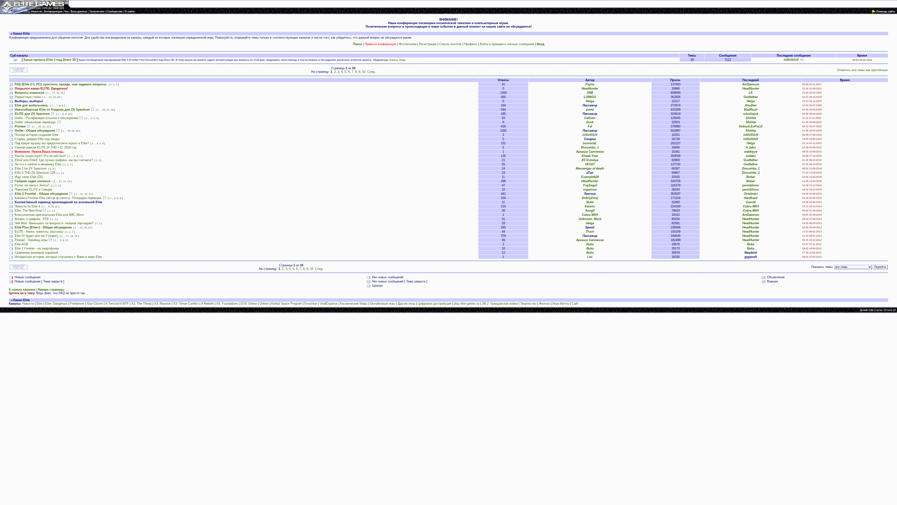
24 (58, 97)
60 (77, 131)
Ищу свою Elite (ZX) (29, 177)
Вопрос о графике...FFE (32, 219)
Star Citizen (95, 303)
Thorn (590, 231)
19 (76, 236)
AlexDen (751, 105)
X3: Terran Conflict (186, 303)
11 (56, 206)
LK (751, 92)
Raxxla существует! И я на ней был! (40, 156)
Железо (544, 303)
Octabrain (751, 193)
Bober (750, 177)
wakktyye (750, 151)
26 (103, 109)
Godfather (751, 97)
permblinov (750, 185)
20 (39, 126)
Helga (402, 59)
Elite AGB (21, 244)
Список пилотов (450, 44)
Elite (39, 303)
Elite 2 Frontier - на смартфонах (37, 248)
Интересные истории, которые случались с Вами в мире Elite (58, 257)
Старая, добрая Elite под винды (37, 139)
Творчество (528, 303)
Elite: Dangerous (56, 303)
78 (57, 93)
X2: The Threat (141, 303)
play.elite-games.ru (466, 303)
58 (69, 131)
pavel (590, 109)
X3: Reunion (162, 303)
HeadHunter (589, 88)
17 (67, 236)
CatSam (589, 118)
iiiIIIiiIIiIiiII (791, 59)
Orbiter (264, 303)
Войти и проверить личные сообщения (507, 44)
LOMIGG (590, 97)
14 (64, 181)
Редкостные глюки (28, 97)
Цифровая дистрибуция (434, 303)
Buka (590, 244)
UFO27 (590, 164)
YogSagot (590, 185)
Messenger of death (590, 168)
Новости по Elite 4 (27, 206)
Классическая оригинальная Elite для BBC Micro (49, 214)
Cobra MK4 (751, 206)
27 (108, 109)
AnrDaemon (750, 84)
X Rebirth (207, 303)
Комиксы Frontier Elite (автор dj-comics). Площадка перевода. (58, 198)
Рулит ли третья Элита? (32, 185)
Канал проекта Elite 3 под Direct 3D (50, 59)
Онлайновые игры (382, 303)
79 (62, 93)
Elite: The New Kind (28, 210)
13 (60, 181)
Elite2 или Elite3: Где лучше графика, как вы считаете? (54, 160)
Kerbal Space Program (286, 303)
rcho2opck (750, 113)
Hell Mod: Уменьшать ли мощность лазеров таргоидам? (54, 223)
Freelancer (77, 303)
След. (371, 71)
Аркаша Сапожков (590, 151)
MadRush (751, 109)
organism (590, 189)
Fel (590, 126)
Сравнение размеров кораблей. (37, 252)
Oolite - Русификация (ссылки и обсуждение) (46, 118)
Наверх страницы (51, 289)
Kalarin (590, 206)
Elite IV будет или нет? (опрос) (36, 236)
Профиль (470, 44)
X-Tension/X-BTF (117, 303)
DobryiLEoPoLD (750, 126)
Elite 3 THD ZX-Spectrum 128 (35, 172)
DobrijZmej (590, 198)
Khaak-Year (590, 156)
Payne (589, 84)
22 (50, 97)
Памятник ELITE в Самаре (33, 189)
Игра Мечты (560, 303)
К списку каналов (22, 289)
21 (44, 126)
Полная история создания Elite (36, 135)
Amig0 (589, 210)
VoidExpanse (329, 303)
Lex (589, 257)
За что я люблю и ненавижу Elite (38, 164)
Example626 (590, 177)
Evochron (310, 303)
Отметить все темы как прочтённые (862, 70)
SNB (590, 92)
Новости (28, 303)
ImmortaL (590, 143)
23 (54, 97)
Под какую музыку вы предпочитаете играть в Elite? (52, 143)
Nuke (590, 202)
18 (71, 236)
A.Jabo (751, 147)
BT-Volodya (590, 160)
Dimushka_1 (590, 147)
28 (112, 109)
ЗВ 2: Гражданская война (500, 303)
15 (68, 181)
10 (363, 71)
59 (73, 131)
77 (53, 93)
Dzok (590, 122)
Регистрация (428, 44)
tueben (751, 156)
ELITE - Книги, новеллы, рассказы (39, 231)
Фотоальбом (407, 44)
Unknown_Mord (590, 219)
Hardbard (750, 198)
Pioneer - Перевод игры (31, 240)
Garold (751, 202)
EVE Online (249, 303)
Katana (394, 59)
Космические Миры (353, 303)
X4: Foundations (227, 303)
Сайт (575, 303)
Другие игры (406, 303)
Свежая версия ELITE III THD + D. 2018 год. (46, 147)
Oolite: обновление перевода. (35, 122)
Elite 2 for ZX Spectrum (31, 168)
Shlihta (751, 118)
